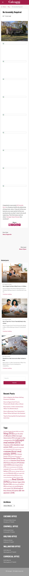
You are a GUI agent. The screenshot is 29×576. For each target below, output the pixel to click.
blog (8, 433)
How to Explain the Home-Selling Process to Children (14, 286)
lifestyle (12, 473)
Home (4, 6)
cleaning (15, 447)
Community (9, 449)
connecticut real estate (12, 452)
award (21, 431)
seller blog (16, 484)
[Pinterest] (19, 225)
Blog (9, 6)
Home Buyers (13, 463)
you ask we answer (13, 491)
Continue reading (7, 294)
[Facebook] (10, 225)
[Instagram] (12, 225)
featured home (11, 458)
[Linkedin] (17, 225)
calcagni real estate (13, 441)
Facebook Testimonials (16, 456)
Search (14, 382)
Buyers (11, 436)
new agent (20, 473)
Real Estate (13, 480)
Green (8, 460)
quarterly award (7, 479)
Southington (10, 486)
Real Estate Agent (17, 482)
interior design (16, 471)
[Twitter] (14, 225)
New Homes (18, 477)
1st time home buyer (10, 431)
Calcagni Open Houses (13, 217)
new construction (10, 475)
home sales (15, 469)
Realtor (7, 484)
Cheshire (8, 445)
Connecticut (18, 449)
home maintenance (12, 467)
